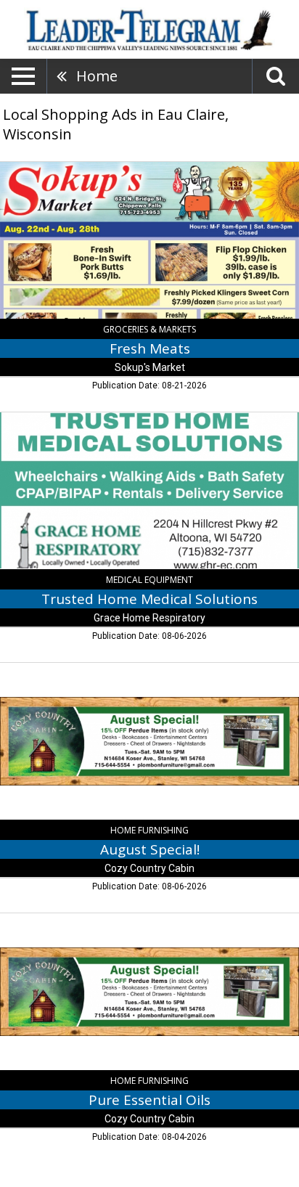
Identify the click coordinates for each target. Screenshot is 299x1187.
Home (97, 76)
